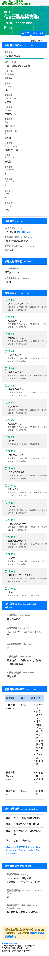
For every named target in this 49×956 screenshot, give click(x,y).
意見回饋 (39, 33)
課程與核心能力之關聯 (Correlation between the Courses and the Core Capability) (23, 850)
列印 (26, 33)
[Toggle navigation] (43, 3)
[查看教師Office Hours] (25, 232)
